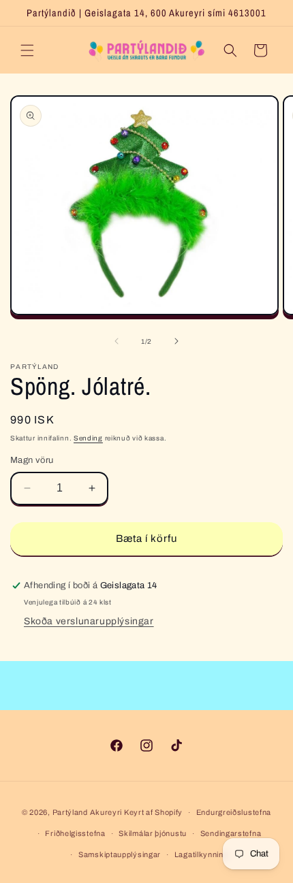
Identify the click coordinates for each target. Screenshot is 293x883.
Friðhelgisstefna (75, 833)
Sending (88, 438)
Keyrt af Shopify (153, 812)
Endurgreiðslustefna (233, 812)
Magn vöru (32, 460)
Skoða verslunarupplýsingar (89, 621)
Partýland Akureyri (88, 812)
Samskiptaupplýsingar (119, 854)
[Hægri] (176, 341)
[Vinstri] (117, 341)
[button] (27, 50)
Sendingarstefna (231, 833)
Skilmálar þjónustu (153, 833)
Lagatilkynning (201, 854)
